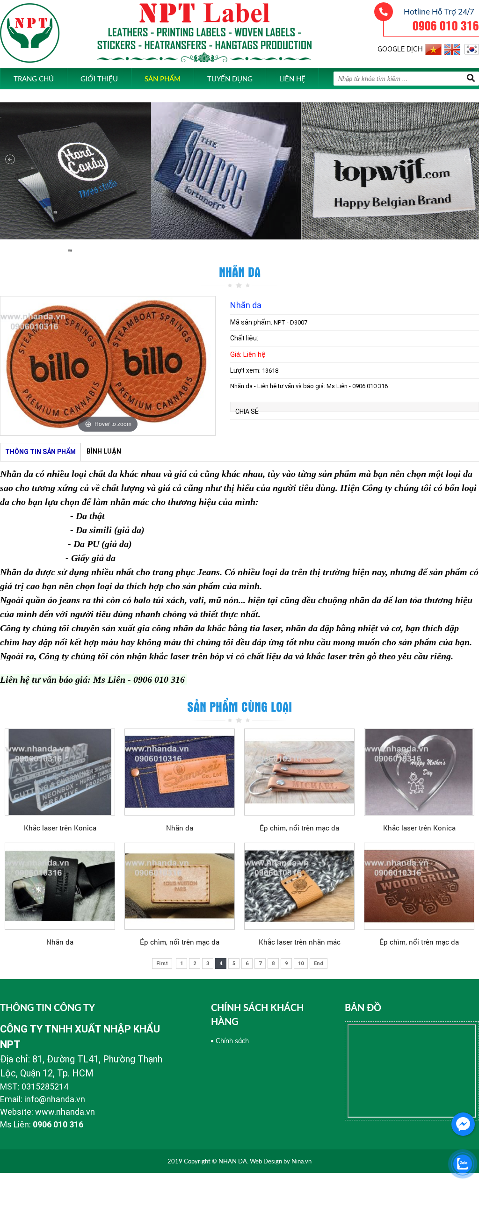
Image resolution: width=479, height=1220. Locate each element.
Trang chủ (34, 78)
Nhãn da (179, 827)
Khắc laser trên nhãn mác (300, 941)
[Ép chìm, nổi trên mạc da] (299, 772)
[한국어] (471, 47)
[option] (107, 366)
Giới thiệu (99, 78)
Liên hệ (292, 78)
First (162, 963)
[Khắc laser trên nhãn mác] (299, 886)
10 (301, 963)
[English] (452, 47)
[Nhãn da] (179, 772)
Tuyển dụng (230, 78)
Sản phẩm (163, 78)
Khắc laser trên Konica (60, 827)
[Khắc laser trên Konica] (60, 772)
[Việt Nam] (433, 47)
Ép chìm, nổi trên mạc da (299, 827)
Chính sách (232, 1041)
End (318, 963)
